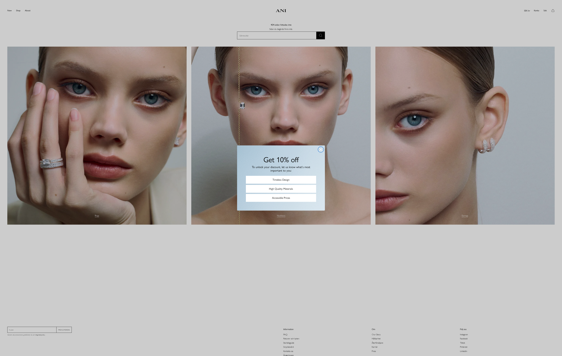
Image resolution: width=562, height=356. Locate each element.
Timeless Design (281, 179)
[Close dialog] (321, 149)
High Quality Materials (281, 188)
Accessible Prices (281, 197)
